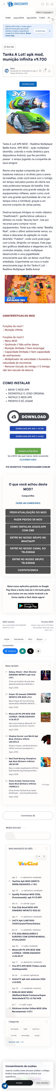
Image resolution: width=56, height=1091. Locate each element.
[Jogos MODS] (18, 18)
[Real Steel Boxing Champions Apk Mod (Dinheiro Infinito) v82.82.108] (46, 762)
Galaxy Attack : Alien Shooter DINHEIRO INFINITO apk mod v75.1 (22, 675)
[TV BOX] (42, 18)
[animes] (26, 975)
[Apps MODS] (31, 18)
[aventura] (37, 988)
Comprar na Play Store (28, 451)
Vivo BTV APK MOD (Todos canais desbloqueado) (29, 967)
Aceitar (19, 1083)
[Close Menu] (50, 31)
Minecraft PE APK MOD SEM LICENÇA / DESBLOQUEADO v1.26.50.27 (22, 717)
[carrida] (26, 903)
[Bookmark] (47, 4)
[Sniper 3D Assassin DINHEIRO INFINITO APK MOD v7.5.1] (46, 698)
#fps (30, 639)
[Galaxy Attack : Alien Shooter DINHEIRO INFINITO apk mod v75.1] (46, 675)
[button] (52, 4)
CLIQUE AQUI (40, 31)
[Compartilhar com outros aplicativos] (38, 651)
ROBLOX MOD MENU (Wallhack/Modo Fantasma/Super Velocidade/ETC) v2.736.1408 (29, 995)
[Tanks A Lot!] (28, 112)
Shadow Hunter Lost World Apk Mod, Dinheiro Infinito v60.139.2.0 (23, 739)
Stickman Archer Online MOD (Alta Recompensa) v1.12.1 (29, 1010)
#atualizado (19, 639)
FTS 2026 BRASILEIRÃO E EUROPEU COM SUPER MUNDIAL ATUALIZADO (28, 936)
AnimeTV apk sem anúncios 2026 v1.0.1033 (28, 980)
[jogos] (32, 903)
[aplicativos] (28, 877)
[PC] (49, 18)
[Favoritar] (40, 71)
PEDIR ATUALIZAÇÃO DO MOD (28, 512)
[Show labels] (17, 1042)
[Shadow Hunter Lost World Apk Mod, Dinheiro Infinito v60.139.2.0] (46, 740)
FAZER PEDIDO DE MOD (28, 519)
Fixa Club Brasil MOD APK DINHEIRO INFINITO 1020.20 (26, 909)
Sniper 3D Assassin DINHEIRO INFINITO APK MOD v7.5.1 (22, 695)
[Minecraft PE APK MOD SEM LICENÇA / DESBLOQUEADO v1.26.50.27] (46, 717)
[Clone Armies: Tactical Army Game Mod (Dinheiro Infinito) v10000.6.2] (46, 784)
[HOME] (8, 18)
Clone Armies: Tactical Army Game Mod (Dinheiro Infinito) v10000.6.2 (22, 784)
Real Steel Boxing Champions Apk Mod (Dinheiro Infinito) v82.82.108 (22, 761)
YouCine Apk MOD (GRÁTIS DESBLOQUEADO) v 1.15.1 (25, 883)
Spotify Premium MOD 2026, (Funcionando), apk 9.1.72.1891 (27, 896)
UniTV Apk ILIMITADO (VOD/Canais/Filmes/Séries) (26, 922)
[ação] (26, 946)
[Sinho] (12, 68)
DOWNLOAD (28, 84)
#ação (7, 639)
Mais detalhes (42, 1083)
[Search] (43, 4)
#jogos (39, 639)
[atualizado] (37, 877)
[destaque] (37, 930)
